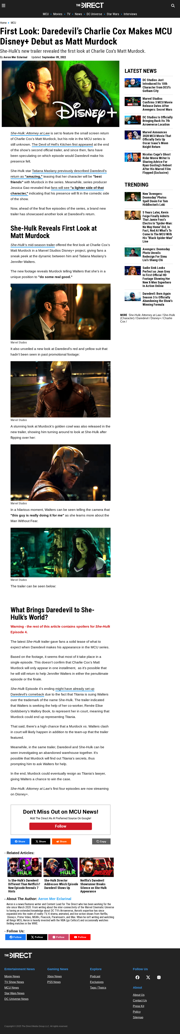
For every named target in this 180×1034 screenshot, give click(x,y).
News (78, 14)
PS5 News (54, 982)
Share (21, 841)
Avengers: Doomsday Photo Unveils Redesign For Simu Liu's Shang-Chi (156, 254)
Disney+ (156, 318)
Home (3, 22)
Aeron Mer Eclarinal (15, 57)
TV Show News (14, 982)
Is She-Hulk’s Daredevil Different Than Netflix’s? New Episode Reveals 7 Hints (24, 886)
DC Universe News (16, 998)
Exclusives (97, 982)
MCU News (11, 987)
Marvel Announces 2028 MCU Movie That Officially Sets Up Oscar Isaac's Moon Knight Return (157, 139)
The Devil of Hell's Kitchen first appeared (62, 144)
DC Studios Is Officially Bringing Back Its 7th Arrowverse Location (158, 121)
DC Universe (94, 14)
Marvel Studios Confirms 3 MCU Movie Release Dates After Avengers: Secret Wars (157, 104)
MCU (46, 14)
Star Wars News (14, 993)
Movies (57, 14)
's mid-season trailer (33, 245)
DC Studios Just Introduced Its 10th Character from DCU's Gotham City (157, 85)
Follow (17, 937)
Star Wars (113, 14)
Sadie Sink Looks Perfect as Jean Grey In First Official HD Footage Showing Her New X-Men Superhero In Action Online (157, 277)
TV (68, 14)
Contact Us (140, 1000)
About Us (138, 994)
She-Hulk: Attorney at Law (145, 315)
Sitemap (138, 1017)
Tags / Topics (98, 987)
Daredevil (142, 318)
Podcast (95, 976)
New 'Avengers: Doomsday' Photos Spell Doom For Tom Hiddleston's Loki (155, 199)
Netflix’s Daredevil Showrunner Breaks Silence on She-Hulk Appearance (93, 886)
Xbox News (54, 976)
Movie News (12, 976)
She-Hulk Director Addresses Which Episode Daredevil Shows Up (61, 884)
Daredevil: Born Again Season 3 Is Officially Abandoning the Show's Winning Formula (158, 299)
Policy (137, 1011)
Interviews (130, 14)
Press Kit (138, 1006)
